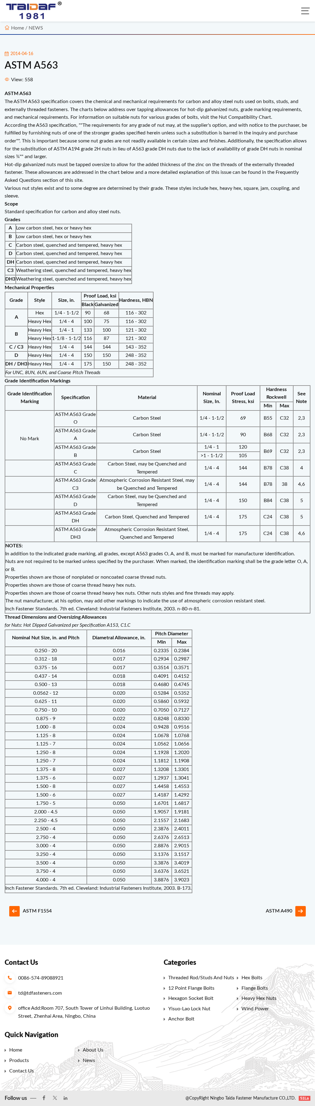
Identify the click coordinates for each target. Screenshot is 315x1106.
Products (19, 1060)
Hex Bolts (251, 977)
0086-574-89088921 (40, 978)
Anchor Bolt (181, 1018)
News (89, 1060)
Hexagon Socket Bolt (190, 998)
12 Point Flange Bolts (191, 988)
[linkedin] (65, 1098)
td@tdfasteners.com (40, 993)
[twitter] (54, 1098)
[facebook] (44, 1098)
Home (17, 28)
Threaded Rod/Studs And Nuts (201, 977)
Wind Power (255, 1008)
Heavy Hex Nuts (259, 998)
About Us (93, 1050)
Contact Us (21, 1070)
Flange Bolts (254, 988)
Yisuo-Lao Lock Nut (189, 1008)
